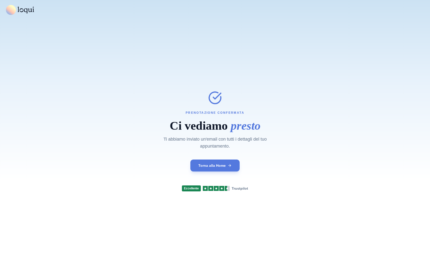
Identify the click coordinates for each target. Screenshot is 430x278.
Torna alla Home (212, 165)
